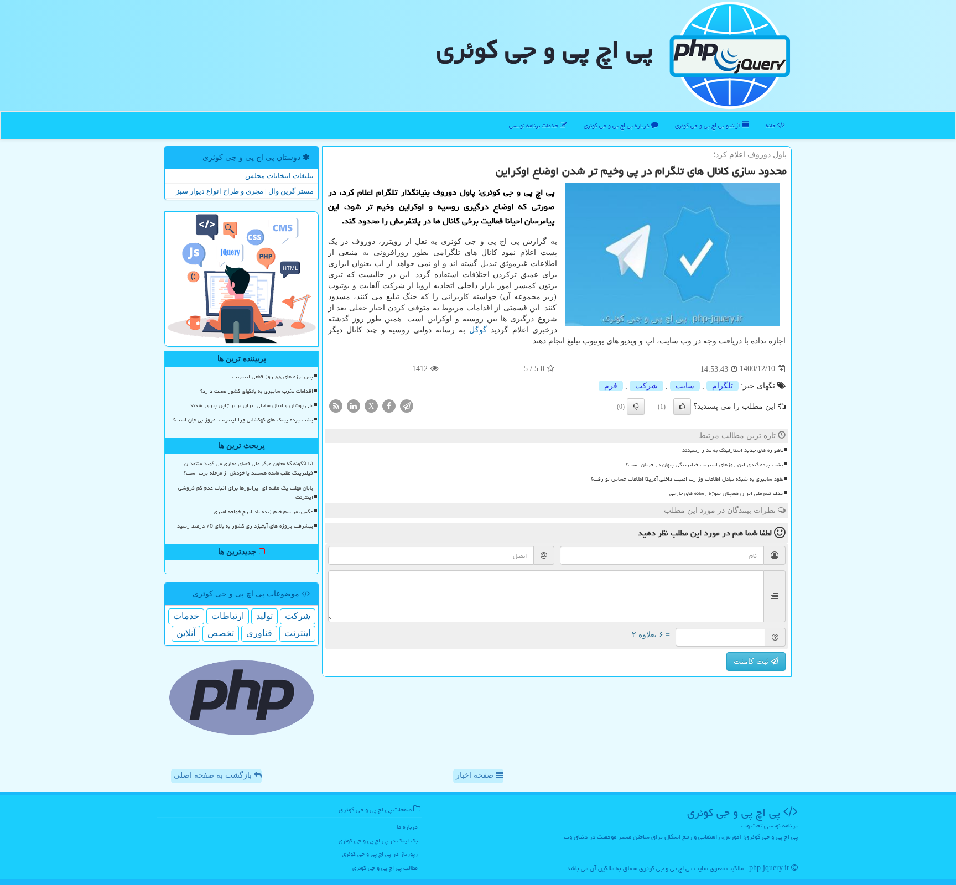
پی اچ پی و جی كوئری (545, 49)
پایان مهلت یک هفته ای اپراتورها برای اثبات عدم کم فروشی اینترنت (245, 492)
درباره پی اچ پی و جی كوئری (617, 125)
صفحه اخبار (476, 775)
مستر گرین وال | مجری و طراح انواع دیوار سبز (245, 191)
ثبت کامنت (752, 661)
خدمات (186, 616)
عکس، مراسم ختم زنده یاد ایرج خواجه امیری (263, 511)
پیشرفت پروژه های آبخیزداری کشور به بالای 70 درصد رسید (245, 526)
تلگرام (722, 386)
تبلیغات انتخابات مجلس (279, 175)
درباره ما (407, 826)
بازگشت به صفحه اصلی (214, 775)
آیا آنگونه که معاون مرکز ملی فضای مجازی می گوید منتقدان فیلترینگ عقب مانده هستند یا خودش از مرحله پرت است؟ (248, 468)
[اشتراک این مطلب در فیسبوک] (389, 405)
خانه (771, 125)
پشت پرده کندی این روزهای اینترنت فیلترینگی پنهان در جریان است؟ (704, 464)
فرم (610, 386)
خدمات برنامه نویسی (534, 125)
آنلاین (185, 633)
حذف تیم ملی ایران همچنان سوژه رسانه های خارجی (726, 493)
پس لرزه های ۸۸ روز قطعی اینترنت (272, 376)
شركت (646, 386)
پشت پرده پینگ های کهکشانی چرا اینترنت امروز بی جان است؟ (243, 419)
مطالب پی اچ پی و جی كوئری (385, 867)
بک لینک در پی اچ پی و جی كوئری (378, 840)
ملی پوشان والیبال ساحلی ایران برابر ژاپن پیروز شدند (251, 405)
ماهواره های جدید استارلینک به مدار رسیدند (732, 450)
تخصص (220, 633)
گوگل (478, 330)
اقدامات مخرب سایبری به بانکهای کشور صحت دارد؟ (256, 391)
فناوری (259, 633)
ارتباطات (227, 616)
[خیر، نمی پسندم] (636, 406)
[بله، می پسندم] (682, 406)
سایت (685, 386)
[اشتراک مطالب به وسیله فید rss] (336, 405)
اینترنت (297, 633)
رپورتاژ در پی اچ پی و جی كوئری (380, 854)
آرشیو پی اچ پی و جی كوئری (708, 125)
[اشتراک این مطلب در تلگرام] (406, 405)
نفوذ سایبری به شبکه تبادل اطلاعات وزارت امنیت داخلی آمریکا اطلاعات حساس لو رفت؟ (687, 479)
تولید (264, 616)
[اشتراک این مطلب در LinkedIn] (353, 405)
